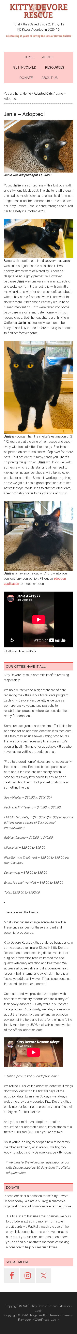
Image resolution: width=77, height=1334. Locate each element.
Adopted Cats (27, 651)
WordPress (42, 1319)
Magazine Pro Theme (43, 1315)
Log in (55, 1319)
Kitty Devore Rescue (38, 11)
